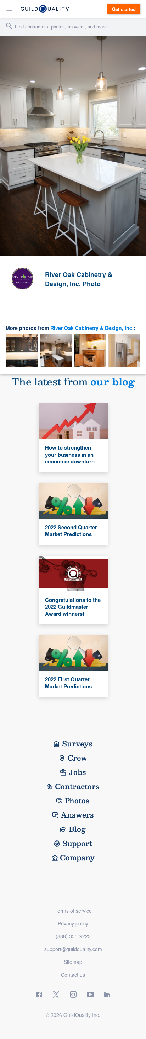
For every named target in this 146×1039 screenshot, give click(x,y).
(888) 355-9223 (73, 936)
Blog (77, 829)
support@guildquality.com (73, 949)
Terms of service (73, 910)
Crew (77, 757)
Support (77, 843)
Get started (124, 9)
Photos (77, 800)
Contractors (77, 786)
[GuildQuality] (45, 9)
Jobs (77, 772)
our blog (112, 381)
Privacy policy (73, 923)
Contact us (73, 974)
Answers (77, 814)
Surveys (77, 743)
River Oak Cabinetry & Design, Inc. (92, 327)
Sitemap (73, 961)
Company (77, 857)
